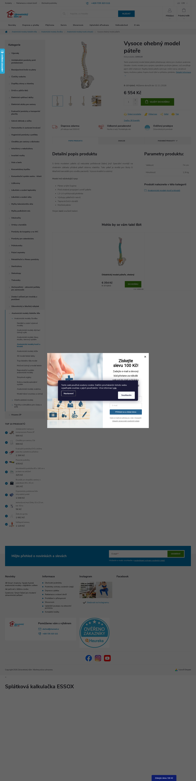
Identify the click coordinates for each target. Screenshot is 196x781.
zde (114, 387)
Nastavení (68, 393)
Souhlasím (126, 395)
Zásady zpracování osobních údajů (125, 421)
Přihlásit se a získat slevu (125, 412)
